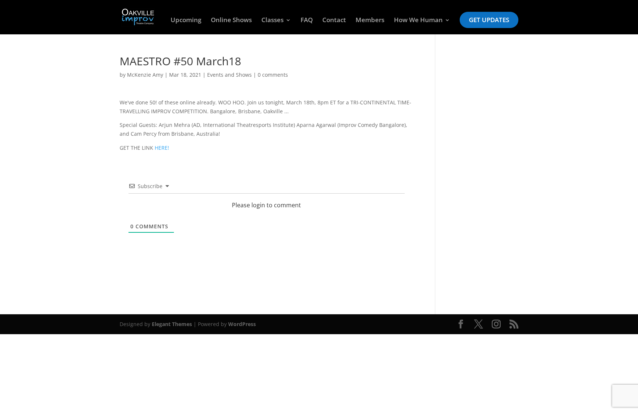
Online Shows (231, 20)
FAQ (307, 20)
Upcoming (186, 20)
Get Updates (489, 19)
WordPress (242, 324)
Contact (334, 20)
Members (370, 20)
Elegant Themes (172, 324)
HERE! (162, 147)
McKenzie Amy (145, 74)
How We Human (418, 20)
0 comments (273, 74)
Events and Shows (229, 74)
